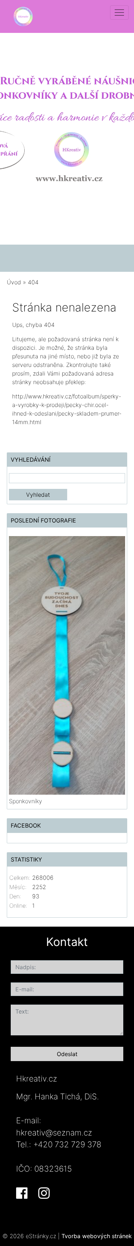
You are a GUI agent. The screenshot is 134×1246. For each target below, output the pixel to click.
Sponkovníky (25, 801)
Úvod (14, 282)
